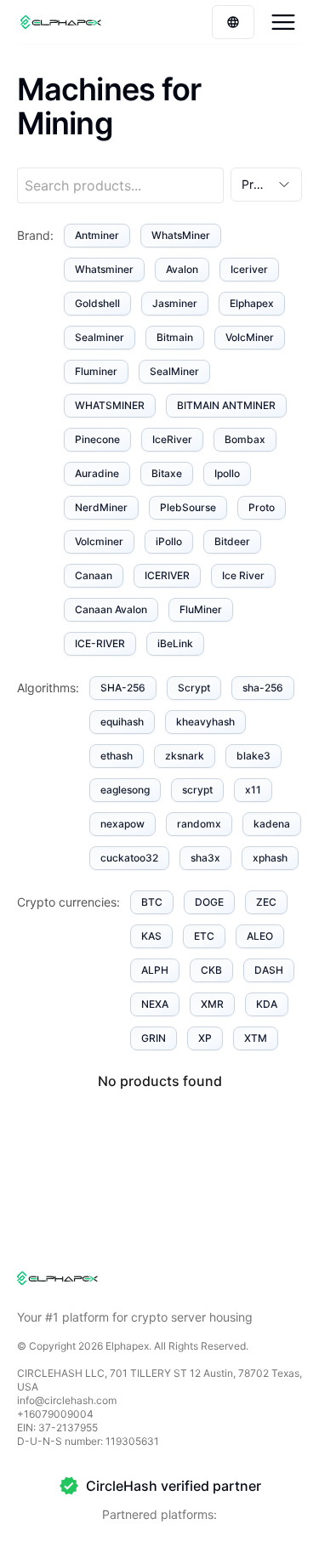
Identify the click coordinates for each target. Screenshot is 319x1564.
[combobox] (266, 185)
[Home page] (60, 22)
